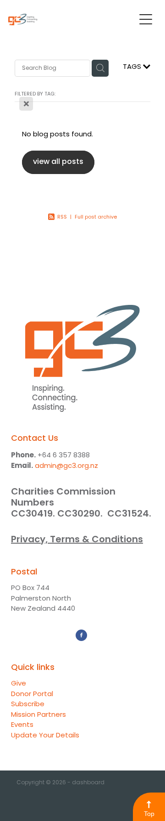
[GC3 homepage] (71, 19)
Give (18, 684)
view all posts (58, 162)
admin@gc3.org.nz (66, 466)
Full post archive (96, 217)
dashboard (88, 782)
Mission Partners (38, 715)
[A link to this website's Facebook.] (81, 635)
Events (22, 725)
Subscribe (27, 704)
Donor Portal (32, 694)
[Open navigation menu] (146, 19)
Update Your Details (45, 736)
